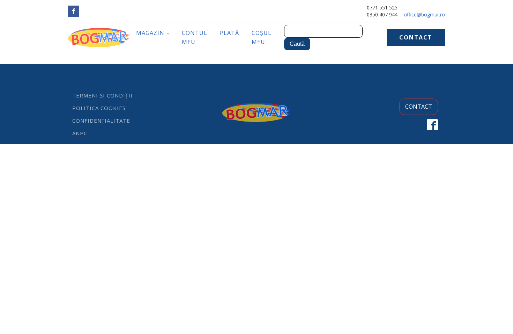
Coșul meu (262, 37)
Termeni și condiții (102, 95)
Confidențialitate (101, 120)
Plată (229, 33)
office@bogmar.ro (424, 14)
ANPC (79, 133)
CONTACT (415, 37)
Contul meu (194, 37)
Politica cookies (99, 107)
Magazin (150, 33)
